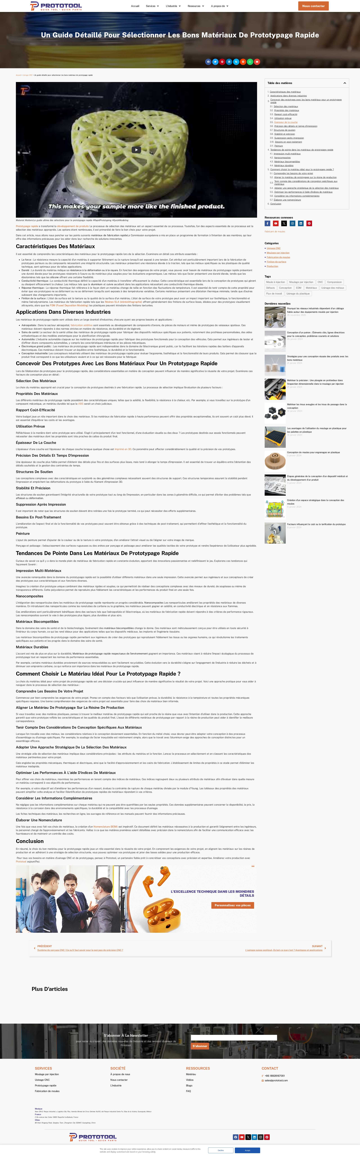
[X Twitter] (284, 223)
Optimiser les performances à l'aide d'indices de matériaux (303, 192)
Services (150, 6)
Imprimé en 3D (123, 449)
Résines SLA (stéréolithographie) (123, 301)
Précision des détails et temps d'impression (295, 126)
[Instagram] (292, 223)
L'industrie (171, 6)
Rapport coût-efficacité (285, 114)
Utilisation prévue (283, 118)
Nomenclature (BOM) (106, 826)
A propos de (218, 6)
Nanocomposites (282, 157)
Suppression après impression (289, 138)
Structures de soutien (284, 130)
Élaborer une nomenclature (287, 200)
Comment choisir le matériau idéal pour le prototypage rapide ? (302, 169)
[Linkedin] (301, 223)
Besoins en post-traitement (288, 142)
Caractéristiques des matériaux (285, 91)
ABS (80, 403)
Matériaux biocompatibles (287, 161)
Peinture (278, 145)
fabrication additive (82, 325)
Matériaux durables (283, 165)
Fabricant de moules (275, 231)
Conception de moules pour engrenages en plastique (313, 452)
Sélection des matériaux (286, 106)
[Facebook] (235, 1137)
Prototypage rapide (27, 226)
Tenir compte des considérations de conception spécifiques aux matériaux (306, 182)
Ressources (194, 6)
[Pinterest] (309, 223)
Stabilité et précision (284, 134)
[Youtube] (276, 223)
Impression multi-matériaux (287, 153)
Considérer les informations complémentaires (297, 196)
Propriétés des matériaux (286, 110)
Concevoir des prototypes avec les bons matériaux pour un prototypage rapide (306, 101)
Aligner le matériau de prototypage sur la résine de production (305, 177)
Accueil (135, 6)
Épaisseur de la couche (286, 122)
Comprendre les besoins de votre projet (293, 173)
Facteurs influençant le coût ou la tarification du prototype (316, 524)
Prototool (21, 861)
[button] (208, 62)
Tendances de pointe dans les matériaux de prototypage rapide (301, 149)
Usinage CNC (27, 75)
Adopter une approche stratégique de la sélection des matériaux (306, 188)
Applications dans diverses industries (288, 95)
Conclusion (275, 203)
